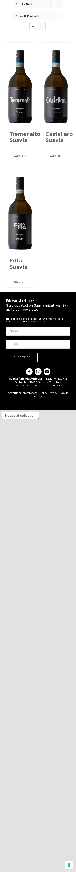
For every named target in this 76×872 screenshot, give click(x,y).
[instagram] (38, 371)
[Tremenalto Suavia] (20, 85)
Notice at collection (20, 415)
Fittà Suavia (18, 263)
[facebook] (29, 371)
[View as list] (41, 26)
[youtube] (47, 371)
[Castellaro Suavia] (56, 85)
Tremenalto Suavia (24, 137)
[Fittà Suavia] (20, 211)
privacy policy (36, 321)
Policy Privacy (48, 392)
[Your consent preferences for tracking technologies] (69, 865)
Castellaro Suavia (59, 137)
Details (21, 155)
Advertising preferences (22, 392)
